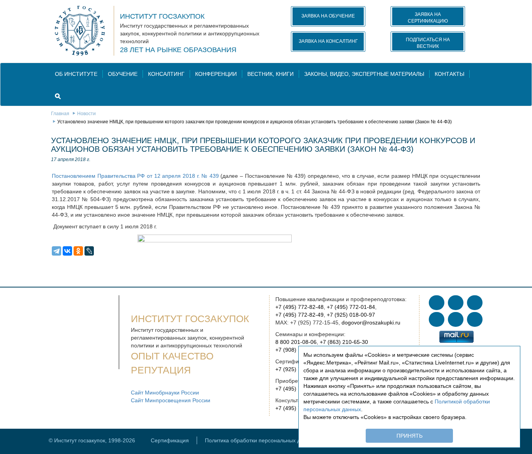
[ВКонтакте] (67, 251)
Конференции (216, 74)
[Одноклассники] (78, 251)
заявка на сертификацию (428, 18)
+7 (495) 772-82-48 (299, 307)
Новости (86, 113)
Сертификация (170, 440)
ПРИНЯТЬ (409, 436)
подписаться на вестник (428, 43)
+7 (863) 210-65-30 (344, 342)
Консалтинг (166, 74)
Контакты (449, 74)
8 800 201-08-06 (296, 342)
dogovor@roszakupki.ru (371, 322)
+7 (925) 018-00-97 (351, 315)
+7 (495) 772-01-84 (351, 307)
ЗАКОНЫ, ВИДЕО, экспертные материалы (364, 74)
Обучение (122, 74)
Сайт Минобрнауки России (165, 392)
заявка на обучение (328, 16)
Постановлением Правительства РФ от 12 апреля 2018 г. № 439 (135, 176)
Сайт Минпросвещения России (170, 400)
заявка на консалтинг (328, 41)
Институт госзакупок (162, 16)
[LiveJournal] (89, 251)
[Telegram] (56, 251)
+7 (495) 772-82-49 (299, 315)
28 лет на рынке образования (178, 50)
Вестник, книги (270, 74)
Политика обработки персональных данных (260, 440)
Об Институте (76, 74)
